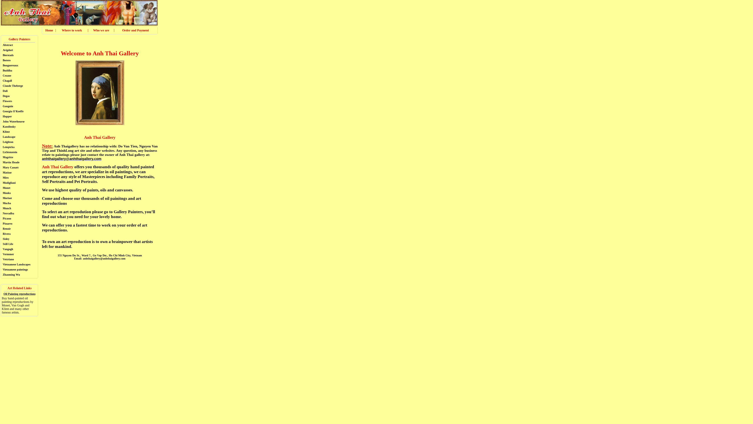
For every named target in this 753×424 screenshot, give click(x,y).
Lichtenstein (10, 152)
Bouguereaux (10, 65)
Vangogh (8, 249)
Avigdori (8, 50)
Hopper (7, 116)
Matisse (7, 172)
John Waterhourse (14, 121)
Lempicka (9, 147)
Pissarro (7, 223)
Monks (7, 193)
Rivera (7, 233)
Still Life (8, 244)
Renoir (7, 228)
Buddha (7, 70)
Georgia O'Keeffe (13, 111)
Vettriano (8, 259)
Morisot (7, 198)
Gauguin (8, 106)
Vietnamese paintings (15, 269)
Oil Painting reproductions (19, 293)
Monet (6, 187)
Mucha (7, 203)
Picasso (7, 218)
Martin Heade (11, 162)
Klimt (6, 131)
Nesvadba (8, 213)
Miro (6, 177)
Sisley (6, 239)
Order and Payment (135, 30)
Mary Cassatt (11, 167)
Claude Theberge (13, 85)
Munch (7, 208)
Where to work (72, 30)
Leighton (8, 142)
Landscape (9, 136)
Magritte (8, 157)
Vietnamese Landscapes (16, 264)
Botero (7, 60)
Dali (5, 91)
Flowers (7, 101)
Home (49, 30)
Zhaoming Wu (11, 274)
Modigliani (9, 182)
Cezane (7, 75)
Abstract (8, 45)
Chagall (7, 80)
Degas (6, 96)
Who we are (101, 30)
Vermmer (8, 254)
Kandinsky (9, 126)
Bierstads (8, 55)
